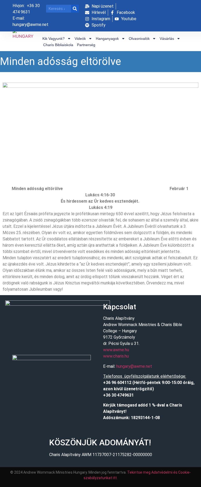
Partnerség (86, 45)
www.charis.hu (116, 356)
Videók (80, 38)
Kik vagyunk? (53, 38)
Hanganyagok (107, 38)
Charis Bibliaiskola (58, 45)
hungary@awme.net (134, 366)
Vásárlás (167, 38)
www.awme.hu (116, 349)
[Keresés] (75, 9)
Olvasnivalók (139, 38)
